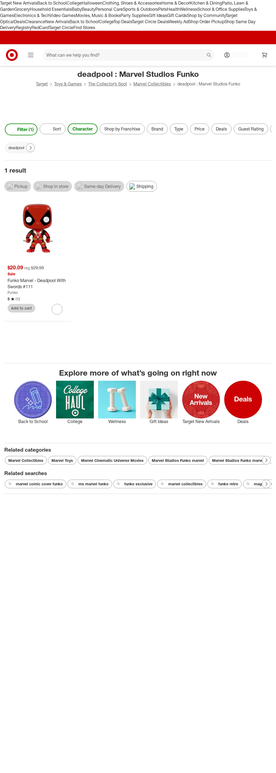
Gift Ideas (158, 15)
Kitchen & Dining (206, 3)
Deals (19, 21)
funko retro (228, 484)
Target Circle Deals (150, 21)
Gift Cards (177, 15)
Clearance (35, 21)
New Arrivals (57, 21)
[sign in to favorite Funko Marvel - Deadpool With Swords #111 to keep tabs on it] (57, 309)
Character (83, 129)
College (74, 3)
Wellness (188, 9)
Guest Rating (251, 129)
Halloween (92, 3)
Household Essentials (51, 9)
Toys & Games (68, 84)
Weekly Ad (178, 21)
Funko (13, 292)
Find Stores (84, 27)
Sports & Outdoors (140, 9)
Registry (24, 27)
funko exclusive (138, 484)
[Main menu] (31, 55)
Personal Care (109, 9)
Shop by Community (206, 15)
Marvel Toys (62, 460)
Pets (162, 9)
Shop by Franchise (122, 129)
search (209, 55)
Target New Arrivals (18, 3)
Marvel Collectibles (152, 84)
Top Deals (122, 21)
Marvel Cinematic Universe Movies (112, 460)
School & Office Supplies (220, 9)
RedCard (40, 27)
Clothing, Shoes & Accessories (131, 3)
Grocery (22, 9)
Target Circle (61, 27)
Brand (157, 129)
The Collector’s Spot (107, 84)
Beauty (88, 9)
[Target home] (11, 55)
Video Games (63, 15)
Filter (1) (25, 129)
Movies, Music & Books (98, 15)
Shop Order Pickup (206, 21)
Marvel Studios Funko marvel (178, 460)
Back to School (52, 3)
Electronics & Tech (32, 15)
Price (200, 129)
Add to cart (21, 308)
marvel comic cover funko (39, 484)
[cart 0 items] (265, 55)
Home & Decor (175, 3)
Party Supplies (134, 15)
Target (42, 84)
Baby (77, 9)
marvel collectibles (185, 484)
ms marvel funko (93, 484)
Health (173, 9)
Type (178, 129)
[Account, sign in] (237, 55)
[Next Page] (266, 129)
